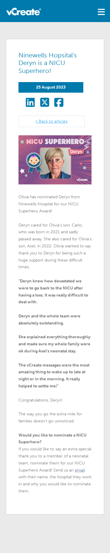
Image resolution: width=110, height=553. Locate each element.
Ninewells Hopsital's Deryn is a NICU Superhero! (47, 63)
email (80, 470)
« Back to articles (51, 121)
